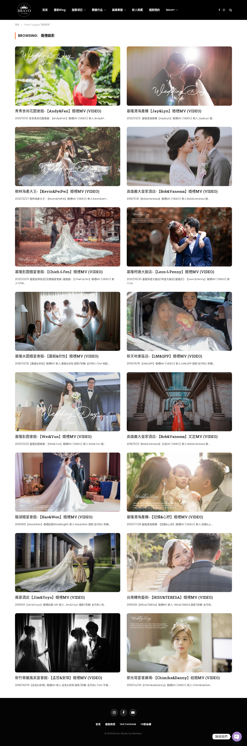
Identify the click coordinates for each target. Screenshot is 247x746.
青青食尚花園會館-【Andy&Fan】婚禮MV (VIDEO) (58, 111)
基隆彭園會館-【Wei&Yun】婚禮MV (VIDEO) (53, 436)
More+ (170, 10)
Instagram (128, 724)
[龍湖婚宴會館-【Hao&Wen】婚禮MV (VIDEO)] (67, 482)
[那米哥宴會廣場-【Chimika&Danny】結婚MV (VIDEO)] (179, 642)
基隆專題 (117, 10)
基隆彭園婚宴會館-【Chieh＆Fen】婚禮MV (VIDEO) (59, 271)
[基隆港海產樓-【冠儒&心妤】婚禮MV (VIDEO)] (179, 482)
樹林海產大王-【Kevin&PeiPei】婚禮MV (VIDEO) (57, 191)
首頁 (45, 10)
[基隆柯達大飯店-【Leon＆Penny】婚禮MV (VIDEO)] (179, 236)
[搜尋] (230, 10)
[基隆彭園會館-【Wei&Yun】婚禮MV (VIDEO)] (67, 401)
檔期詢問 (110, 724)
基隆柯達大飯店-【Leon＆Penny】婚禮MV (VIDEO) (170, 271)
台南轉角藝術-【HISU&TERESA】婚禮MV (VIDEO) (170, 597)
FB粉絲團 (146, 724)
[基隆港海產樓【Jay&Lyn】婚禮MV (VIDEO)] (179, 76)
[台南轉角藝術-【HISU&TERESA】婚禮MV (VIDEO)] (179, 562)
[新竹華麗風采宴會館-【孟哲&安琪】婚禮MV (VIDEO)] (67, 642)
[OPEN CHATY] (237, 736)
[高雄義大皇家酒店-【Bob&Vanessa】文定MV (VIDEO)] (179, 401)
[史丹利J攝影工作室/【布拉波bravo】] (24, 10)
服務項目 (77, 10)
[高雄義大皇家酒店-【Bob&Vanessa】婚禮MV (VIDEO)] (179, 156)
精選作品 (97, 10)
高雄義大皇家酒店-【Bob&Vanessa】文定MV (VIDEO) (172, 436)
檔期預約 (154, 10)
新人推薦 (137, 10)
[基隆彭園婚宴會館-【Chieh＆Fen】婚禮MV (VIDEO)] (67, 236)
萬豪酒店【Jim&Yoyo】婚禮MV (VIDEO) (50, 597)
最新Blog (60, 10)
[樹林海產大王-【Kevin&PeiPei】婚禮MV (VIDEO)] (67, 156)
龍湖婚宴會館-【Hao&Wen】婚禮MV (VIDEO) (53, 517)
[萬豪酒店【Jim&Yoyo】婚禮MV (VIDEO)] (67, 562)
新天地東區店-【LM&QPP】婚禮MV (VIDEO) (164, 356)
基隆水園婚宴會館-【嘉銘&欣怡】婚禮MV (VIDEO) (56, 356)
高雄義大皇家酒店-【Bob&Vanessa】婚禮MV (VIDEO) (172, 191)
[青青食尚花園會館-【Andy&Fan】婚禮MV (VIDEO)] (67, 76)
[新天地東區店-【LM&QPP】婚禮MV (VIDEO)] (179, 321)
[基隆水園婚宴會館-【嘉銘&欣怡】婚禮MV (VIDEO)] (67, 321)
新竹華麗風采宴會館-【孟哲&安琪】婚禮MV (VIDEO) (58, 677)
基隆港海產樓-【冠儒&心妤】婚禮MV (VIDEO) (165, 517)
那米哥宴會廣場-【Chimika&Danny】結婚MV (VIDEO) (173, 677)
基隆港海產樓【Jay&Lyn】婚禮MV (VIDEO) (164, 111)
